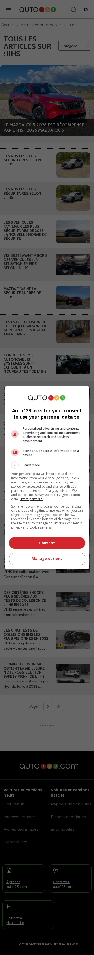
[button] (47, 465)
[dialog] (47, 477)
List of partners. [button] (31, 499)
